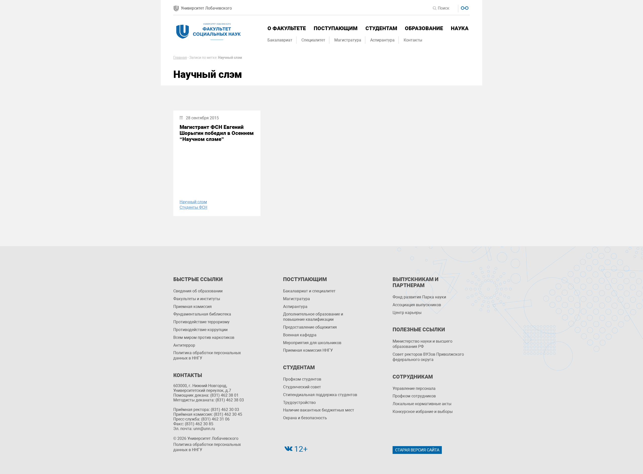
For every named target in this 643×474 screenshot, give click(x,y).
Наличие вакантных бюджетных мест (318, 410)
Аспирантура (382, 40)
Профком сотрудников (414, 396)
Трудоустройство (299, 402)
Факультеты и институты (196, 298)
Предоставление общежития (310, 327)
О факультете (286, 28)
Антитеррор (184, 345)
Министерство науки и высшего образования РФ (422, 344)
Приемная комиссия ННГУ (308, 350)
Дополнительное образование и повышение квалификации (313, 317)
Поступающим (335, 28)
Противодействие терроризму (201, 322)
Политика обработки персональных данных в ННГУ (207, 355)
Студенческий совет (302, 387)
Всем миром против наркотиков (203, 337)
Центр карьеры (407, 312)
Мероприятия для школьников (312, 342)
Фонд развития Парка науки (419, 297)
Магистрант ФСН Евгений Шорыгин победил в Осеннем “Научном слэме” (217, 133)
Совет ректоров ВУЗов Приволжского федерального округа (428, 357)
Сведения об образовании (198, 291)
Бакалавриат (279, 40)
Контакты (413, 40)
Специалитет (313, 40)
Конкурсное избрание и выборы (423, 411)
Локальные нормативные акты (422, 403)
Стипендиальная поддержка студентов (320, 394)
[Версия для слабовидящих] (464, 7)
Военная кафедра (299, 335)
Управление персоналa (414, 388)
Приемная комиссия (192, 306)
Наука (459, 28)
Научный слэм (193, 201)
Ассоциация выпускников (417, 304)
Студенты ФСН (193, 207)
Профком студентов (302, 379)
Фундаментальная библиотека (202, 314)
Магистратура (347, 40)
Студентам (381, 28)
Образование (424, 28)
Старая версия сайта (417, 450)
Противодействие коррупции (200, 329)
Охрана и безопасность (305, 417)
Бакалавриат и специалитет (309, 291)
